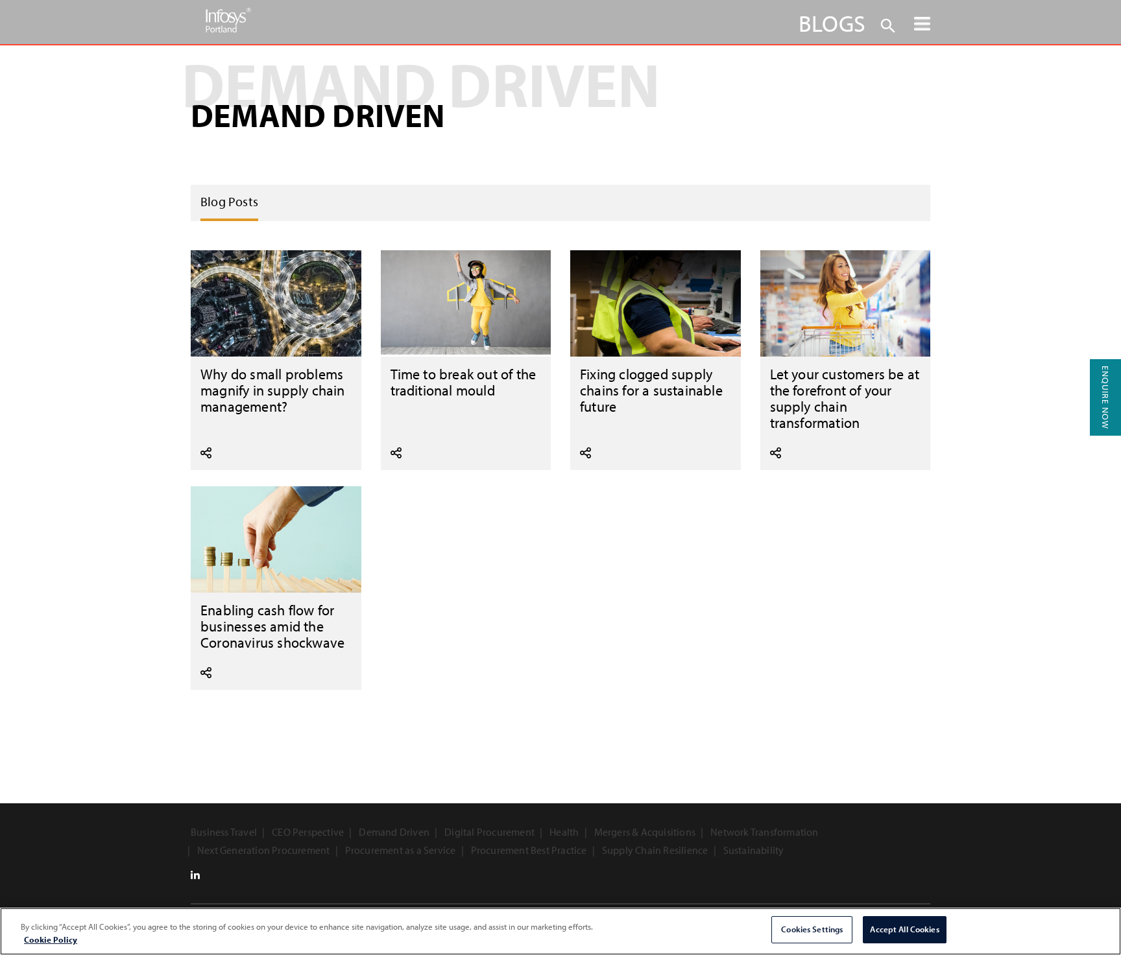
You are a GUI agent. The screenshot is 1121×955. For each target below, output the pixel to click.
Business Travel (224, 831)
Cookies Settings (812, 929)
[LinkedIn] (195, 875)
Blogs (832, 23)
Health (564, 831)
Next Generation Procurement (263, 849)
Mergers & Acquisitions (644, 831)
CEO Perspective (308, 831)
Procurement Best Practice (529, 849)
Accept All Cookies (904, 929)
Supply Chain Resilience (655, 849)
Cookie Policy (50, 939)
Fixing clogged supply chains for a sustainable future (651, 390)
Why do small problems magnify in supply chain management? (272, 390)
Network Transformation (764, 831)
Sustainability (753, 849)
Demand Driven (394, 831)
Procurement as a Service (400, 849)
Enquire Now (1105, 397)
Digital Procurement (489, 831)
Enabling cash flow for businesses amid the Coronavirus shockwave (272, 626)
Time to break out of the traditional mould (463, 382)
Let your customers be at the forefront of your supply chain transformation (845, 398)
